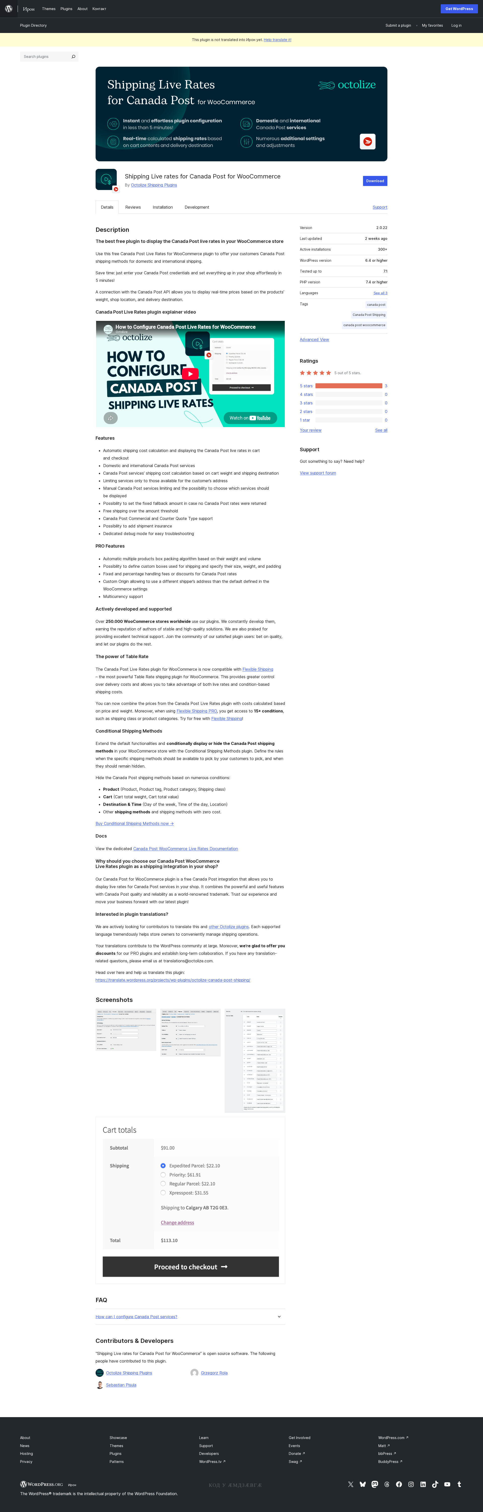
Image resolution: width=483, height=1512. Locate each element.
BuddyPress (390, 1461)
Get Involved (299, 1437)
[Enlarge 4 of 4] (278, 1123)
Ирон (72, 1485)
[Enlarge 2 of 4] (213, 1015)
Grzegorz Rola (214, 1372)
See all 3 (380, 293)
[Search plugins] (73, 57)
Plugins (116, 1453)
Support (380, 207)
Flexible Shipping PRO (197, 710)
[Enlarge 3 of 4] (278, 1015)
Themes (116, 1446)
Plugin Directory (33, 25)
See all (381, 430)
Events (294, 1446)
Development (197, 207)
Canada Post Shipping (369, 315)
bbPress (387, 1453)
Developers (209, 1453)
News (24, 1446)
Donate (297, 1453)
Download (375, 181)
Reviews (133, 207)
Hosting (26, 1453)
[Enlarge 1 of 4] (149, 1015)
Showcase (118, 1437)
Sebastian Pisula (121, 1384)
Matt (384, 1446)
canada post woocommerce (364, 325)
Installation (163, 207)
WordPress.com (393, 1437)
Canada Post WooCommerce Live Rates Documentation (185, 848)
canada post (376, 305)
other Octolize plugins (229, 926)
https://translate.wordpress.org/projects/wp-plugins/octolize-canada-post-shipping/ (173, 979)
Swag (295, 1461)
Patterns (117, 1461)
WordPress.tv (212, 1461)
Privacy (26, 1461)
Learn (204, 1437)
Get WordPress (459, 9)
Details (107, 207)
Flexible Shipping (258, 669)
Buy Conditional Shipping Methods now (135, 823)
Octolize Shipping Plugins (154, 184)
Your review (310, 430)
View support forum (318, 472)
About (25, 1437)
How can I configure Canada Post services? (136, 1316)
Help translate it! (277, 39)
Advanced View (314, 339)
